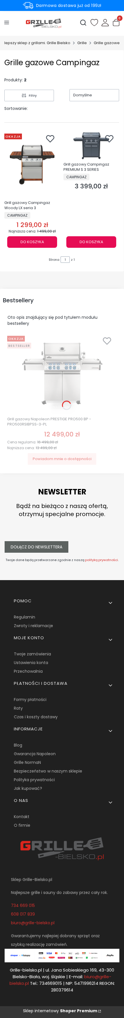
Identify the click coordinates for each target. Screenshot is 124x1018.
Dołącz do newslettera (36, 547)
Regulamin (24, 617)
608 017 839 (23, 914)
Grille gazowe (107, 43)
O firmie (22, 825)
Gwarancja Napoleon (35, 754)
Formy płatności (30, 699)
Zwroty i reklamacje (33, 626)
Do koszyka (32, 242)
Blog (18, 745)
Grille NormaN (27, 762)
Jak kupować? (28, 788)
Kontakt (21, 817)
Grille (82, 43)
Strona (54, 259)
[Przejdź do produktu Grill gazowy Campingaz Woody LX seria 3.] (32, 164)
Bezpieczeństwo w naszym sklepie (48, 771)
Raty (18, 708)
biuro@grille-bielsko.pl (33, 923)
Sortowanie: (16, 108)
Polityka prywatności (34, 780)
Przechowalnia (28, 671)
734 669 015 (23, 905)
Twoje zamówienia (32, 654)
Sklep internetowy (60, 1011)
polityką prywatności (101, 560)
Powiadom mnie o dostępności (62, 459)
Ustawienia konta (31, 662)
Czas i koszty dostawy (36, 717)
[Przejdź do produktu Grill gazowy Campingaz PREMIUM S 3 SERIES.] (91, 145)
